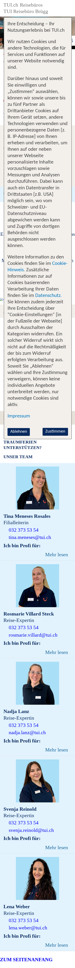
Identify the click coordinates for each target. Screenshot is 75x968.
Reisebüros (31, 5)
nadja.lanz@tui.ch (27, 732)
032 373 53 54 (24, 530)
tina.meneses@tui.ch (30, 537)
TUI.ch (10, 5)
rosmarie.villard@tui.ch (33, 635)
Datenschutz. (48, 295)
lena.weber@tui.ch (28, 927)
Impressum (19, 416)
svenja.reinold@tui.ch (31, 830)
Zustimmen (55, 431)
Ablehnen (18, 431)
